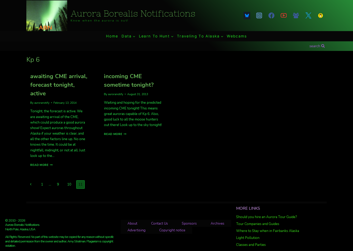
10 (69, 184)
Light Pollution (247, 237)
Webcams (237, 36)
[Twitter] (308, 15)
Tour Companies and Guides (257, 224)
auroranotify (41, 103)
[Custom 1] (320, 15)
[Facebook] (271, 15)
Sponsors (189, 223)
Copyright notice (172, 230)
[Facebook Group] (296, 15)
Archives (217, 223)
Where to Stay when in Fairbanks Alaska (267, 230)
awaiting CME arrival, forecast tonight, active (58, 84)
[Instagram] (259, 15)
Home (112, 36)
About (132, 223)
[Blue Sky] (247, 15)
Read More (41, 165)
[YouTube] (284, 15)
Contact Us (159, 223)
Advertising (136, 230)
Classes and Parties (251, 244)
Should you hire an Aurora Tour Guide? (266, 217)
